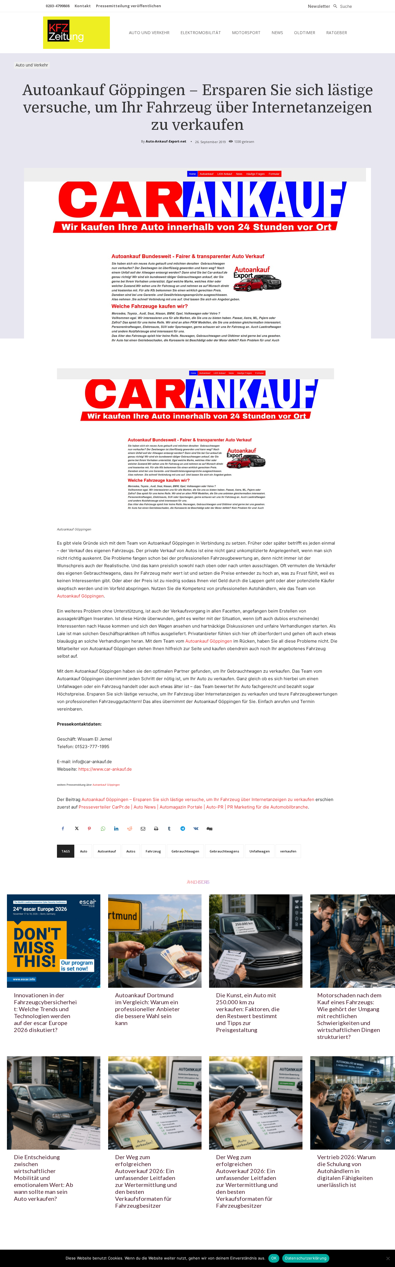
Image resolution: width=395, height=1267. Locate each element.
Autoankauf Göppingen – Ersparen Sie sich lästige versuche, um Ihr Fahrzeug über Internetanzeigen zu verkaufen (198, 799)
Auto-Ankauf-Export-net (166, 141)
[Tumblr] (169, 829)
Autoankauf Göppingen (80, 596)
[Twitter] (76, 829)
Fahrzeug (153, 851)
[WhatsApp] (102, 829)
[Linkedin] (116, 829)
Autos (130, 851)
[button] (341, 6)
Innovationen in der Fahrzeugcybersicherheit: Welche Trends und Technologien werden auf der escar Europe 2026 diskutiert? (45, 1012)
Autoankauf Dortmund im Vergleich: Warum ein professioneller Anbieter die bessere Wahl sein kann (147, 1009)
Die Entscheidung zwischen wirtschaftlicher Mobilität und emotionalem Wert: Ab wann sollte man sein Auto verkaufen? (43, 1177)
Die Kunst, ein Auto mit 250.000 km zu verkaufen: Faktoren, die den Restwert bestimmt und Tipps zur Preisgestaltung (248, 1012)
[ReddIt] (129, 829)
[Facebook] (63, 829)
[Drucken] (156, 829)
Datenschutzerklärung (305, 1258)
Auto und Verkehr (32, 65)
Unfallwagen (260, 851)
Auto (83, 851)
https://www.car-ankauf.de (105, 769)
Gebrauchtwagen (185, 851)
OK (274, 1258)
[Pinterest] (89, 829)
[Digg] (209, 829)
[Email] (142, 829)
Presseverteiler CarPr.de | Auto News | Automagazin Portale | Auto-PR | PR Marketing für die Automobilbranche (193, 807)
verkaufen (288, 851)
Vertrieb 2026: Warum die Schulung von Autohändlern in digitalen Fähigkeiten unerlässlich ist (346, 1170)
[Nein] (388, 1258)
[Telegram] (182, 829)
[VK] (196, 829)
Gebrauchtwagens (224, 851)
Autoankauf (107, 851)
